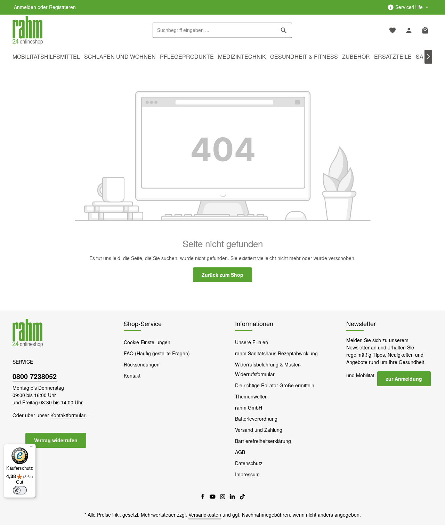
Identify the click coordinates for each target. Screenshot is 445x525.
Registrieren (62, 7)
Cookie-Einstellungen (147, 342)
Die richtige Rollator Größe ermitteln (274, 385)
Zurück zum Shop (222, 274)
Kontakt (132, 375)
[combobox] (214, 30)
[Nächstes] (428, 56)
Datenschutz (248, 463)
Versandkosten (204, 514)
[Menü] (31, 448)
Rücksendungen (142, 364)
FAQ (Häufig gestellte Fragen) (157, 353)
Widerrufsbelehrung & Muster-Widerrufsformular (268, 369)
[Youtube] (213, 497)
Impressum (247, 474)
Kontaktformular (68, 415)
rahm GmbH (248, 407)
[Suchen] (284, 30)
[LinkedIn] (233, 497)
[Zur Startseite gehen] (28, 30)
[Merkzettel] (392, 30)
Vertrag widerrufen (56, 440)
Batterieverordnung (256, 418)
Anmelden (25, 7)
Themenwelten (251, 396)
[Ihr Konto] (408, 30)
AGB (240, 452)
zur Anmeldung (404, 378)
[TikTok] (242, 497)
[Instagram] (223, 497)
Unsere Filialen (251, 342)
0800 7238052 (35, 376)
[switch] (20, 490)
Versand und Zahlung (258, 429)
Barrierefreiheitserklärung (263, 440)
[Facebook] (203, 497)
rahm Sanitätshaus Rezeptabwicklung (276, 353)
